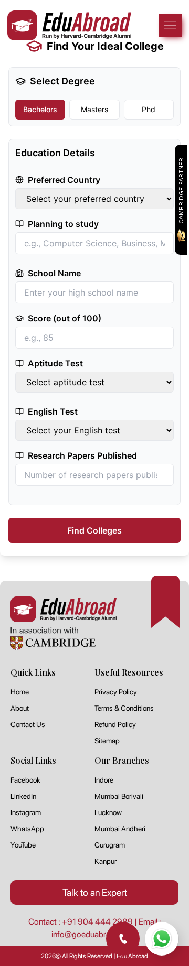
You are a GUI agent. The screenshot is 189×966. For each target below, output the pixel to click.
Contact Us (27, 724)
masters (94, 109)
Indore (103, 780)
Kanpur (105, 861)
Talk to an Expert (94, 892)
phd (148, 109)
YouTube (23, 845)
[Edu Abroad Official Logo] (69, 25)
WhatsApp (27, 828)
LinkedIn (23, 796)
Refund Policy (115, 724)
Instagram (25, 812)
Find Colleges (94, 530)
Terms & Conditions (124, 708)
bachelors (40, 109)
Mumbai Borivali (118, 796)
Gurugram (109, 845)
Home (19, 692)
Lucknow (108, 812)
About (19, 708)
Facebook (25, 780)
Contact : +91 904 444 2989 (80, 922)
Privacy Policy (115, 692)
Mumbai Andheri (119, 828)
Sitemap (107, 740)
